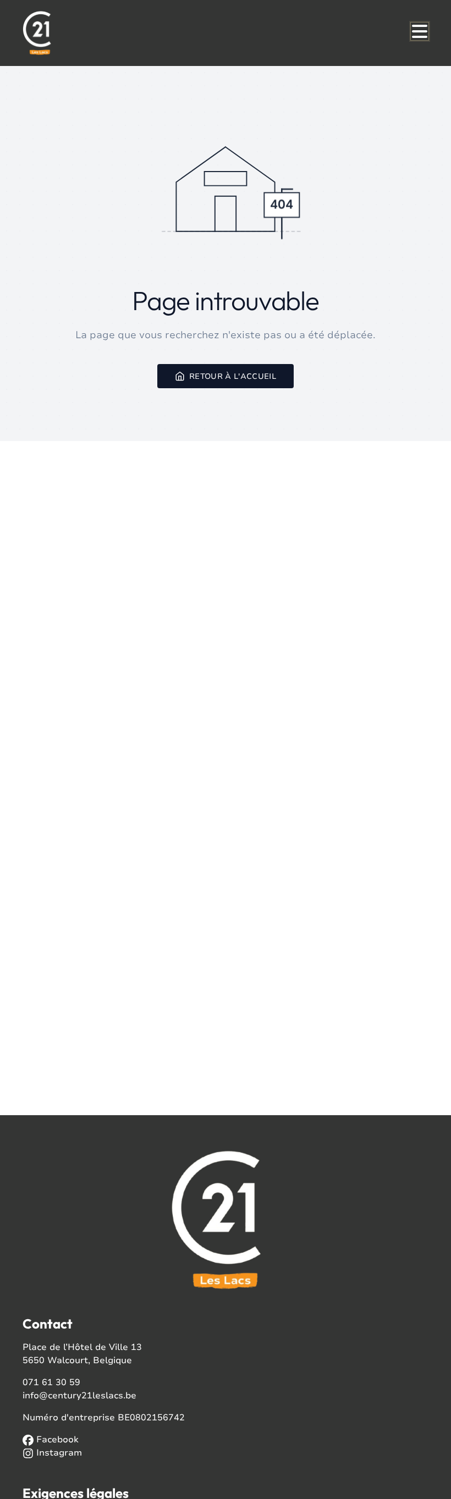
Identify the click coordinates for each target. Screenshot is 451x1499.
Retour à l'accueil (232, 376)
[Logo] (75, 33)
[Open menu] (419, 31)
